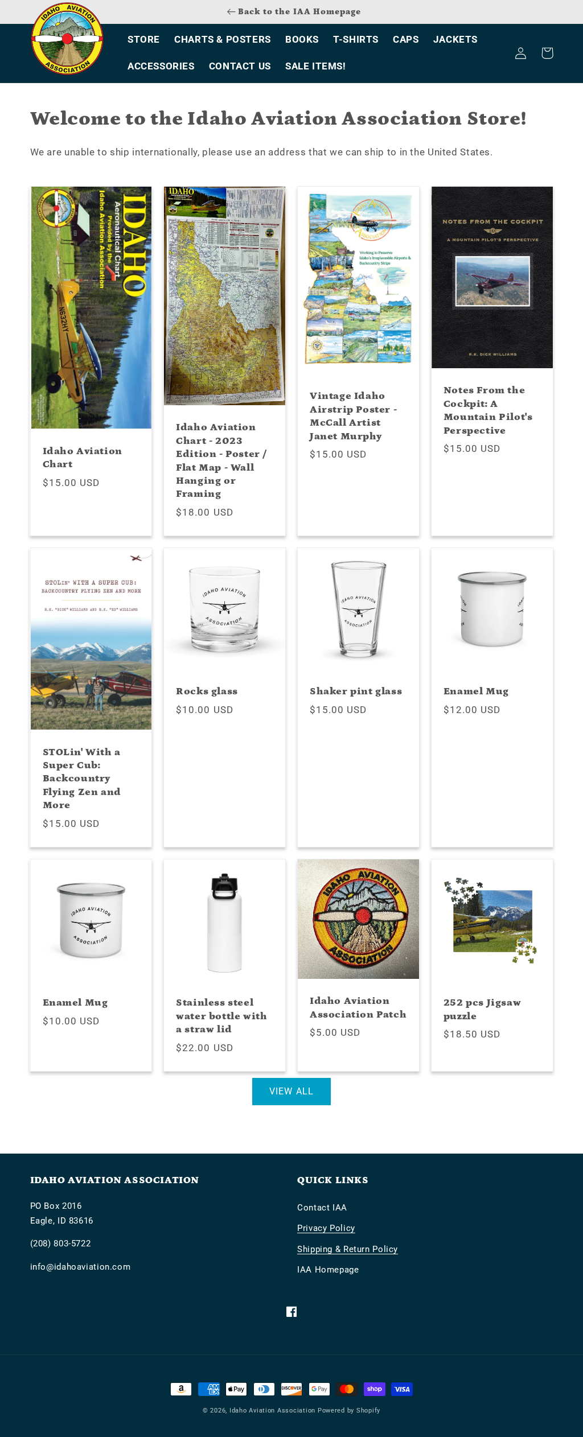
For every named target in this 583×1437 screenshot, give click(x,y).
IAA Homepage (328, 1270)
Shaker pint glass (356, 691)
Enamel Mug (476, 691)
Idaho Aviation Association (272, 1410)
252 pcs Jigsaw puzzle (482, 1009)
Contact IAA (322, 1208)
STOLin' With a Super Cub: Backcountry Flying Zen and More (82, 779)
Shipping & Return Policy (347, 1249)
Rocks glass (207, 691)
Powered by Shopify (349, 1410)
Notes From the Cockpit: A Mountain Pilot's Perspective (488, 410)
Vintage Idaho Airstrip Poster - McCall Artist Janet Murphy (353, 416)
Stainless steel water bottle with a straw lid (221, 1016)
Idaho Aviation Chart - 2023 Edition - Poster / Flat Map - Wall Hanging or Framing (221, 461)
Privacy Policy (326, 1228)
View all (291, 1091)
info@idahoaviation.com (80, 1267)
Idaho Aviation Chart (82, 458)
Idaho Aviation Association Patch (358, 1007)
